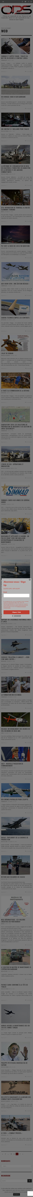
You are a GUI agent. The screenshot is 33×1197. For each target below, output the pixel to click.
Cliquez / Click (16, 612)
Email (5, 592)
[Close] (30, 580)
